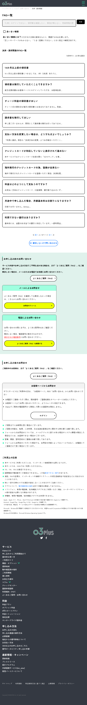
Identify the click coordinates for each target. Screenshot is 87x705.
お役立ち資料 (7, 579)
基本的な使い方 (8, 556)
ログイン (43, 415)
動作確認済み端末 (26, 486)
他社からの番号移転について (14, 639)
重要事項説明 (7, 588)
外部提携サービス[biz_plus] (13, 668)
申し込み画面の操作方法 (12, 633)
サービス (7, 546)
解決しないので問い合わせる (45, 243)
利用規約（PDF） (9, 591)
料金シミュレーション (11, 614)
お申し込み (22, 701)
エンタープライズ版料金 (12, 620)
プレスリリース (8, 661)
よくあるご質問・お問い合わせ (15, 594)
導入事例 (6, 575)
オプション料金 (8, 607)
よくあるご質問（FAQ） (43, 278)
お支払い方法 (7, 642)
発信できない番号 (52, 473)
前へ (37, 234)
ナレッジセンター (9, 585)
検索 (80, 22)
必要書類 (6, 636)
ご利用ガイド (7, 560)
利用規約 (18, 683)
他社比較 (6, 617)
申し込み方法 (9, 626)
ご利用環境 (6, 572)
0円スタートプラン (10, 610)
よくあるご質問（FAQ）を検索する (29, 343)
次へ (50, 234)
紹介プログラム (8, 664)
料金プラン (6, 604)
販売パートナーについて (12, 671)
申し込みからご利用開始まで (14, 553)
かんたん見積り (66, 701)
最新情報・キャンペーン (15, 654)
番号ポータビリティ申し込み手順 (15, 648)
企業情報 (51, 683)
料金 (4, 600)
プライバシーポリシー (66, 683)
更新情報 (6, 658)
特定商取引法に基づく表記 (35, 683)
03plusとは (6, 550)
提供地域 (6, 566)
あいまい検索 (12, 31)
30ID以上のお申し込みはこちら (15, 645)
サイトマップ (7, 683)
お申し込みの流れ (9, 629)
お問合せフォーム (29, 305)
